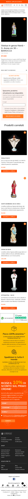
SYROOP (18, 495)
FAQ (2, 467)
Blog (16, 465)
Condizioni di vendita (6, 439)
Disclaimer (17, 439)
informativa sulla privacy (21, 415)
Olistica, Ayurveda (19, 455)
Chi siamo (3, 437)
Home (2, 10)
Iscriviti (8, 421)
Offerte (3, 465)
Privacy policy (4, 441)
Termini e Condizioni (10, 110)
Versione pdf (4, 469)
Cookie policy (18, 441)
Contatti (17, 437)
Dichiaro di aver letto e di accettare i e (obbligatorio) (15, 110)
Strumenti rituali (19, 453)
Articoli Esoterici (5, 452)
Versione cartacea (19, 469)
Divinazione (18, 450)
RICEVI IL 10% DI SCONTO (14, 1)
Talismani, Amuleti (19, 452)
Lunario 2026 (18, 467)
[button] (14, 71)
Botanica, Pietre (5, 453)
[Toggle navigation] (26, 5)
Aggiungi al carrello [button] (9, 171)
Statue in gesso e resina (11, 10)
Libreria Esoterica (5, 450)
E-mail (4, 102)
